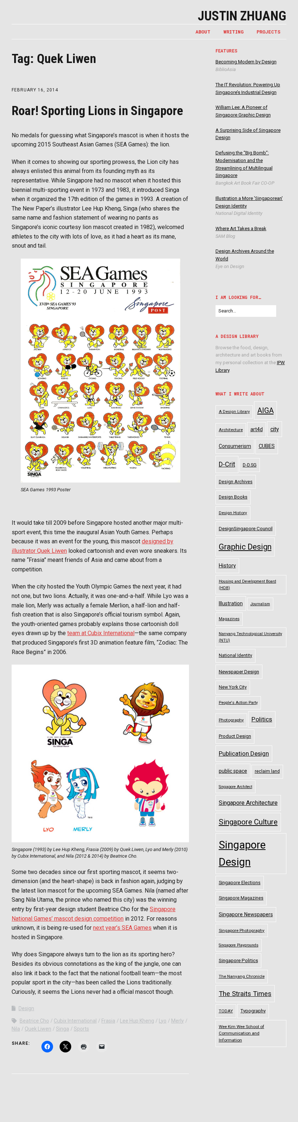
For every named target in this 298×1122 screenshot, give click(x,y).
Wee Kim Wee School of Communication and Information (241, 1033)
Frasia (108, 1021)
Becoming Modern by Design (246, 61)
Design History (233, 512)
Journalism (260, 604)
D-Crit (227, 464)
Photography (231, 720)
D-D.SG (250, 465)
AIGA (265, 410)
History (227, 566)
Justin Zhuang (242, 16)
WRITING (233, 31)
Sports (81, 1029)
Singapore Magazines (241, 898)
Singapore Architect (235, 786)
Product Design (235, 736)
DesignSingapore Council (246, 528)
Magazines (229, 619)
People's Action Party (238, 702)
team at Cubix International (100, 633)
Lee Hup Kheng (137, 1021)
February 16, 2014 (35, 89)
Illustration (231, 603)
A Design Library (234, 411)
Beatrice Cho (34, 1021)
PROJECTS (269, 31)
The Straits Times (245, 993)
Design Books (233, 497)
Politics (261, 719)
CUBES (267, 446)
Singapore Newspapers (246, 914)
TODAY (226, 1010)
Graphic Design (245, 546)
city (274, 429)
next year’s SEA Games (122, 927)
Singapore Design (242, 853)
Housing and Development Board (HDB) (247, 584)
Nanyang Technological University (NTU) (250, 637)
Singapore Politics (238, 960)
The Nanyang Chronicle (242, 976)
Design (26, 1008)
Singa (62, 1029)
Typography (253, 1010)
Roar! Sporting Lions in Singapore (97, 110)
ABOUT (203, 31)
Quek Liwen (38, 1029)
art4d (256, 429)
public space (233, 771)
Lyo (162, 1021)
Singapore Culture (248, 822)
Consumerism (235, 446)
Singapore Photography (242, 930)
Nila (16, 1029)
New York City (233, 687)
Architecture (231, 429)
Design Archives (236, 481)
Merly (177, 1021)
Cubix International (75, 1021)
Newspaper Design (239, 671)
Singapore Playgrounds (238, 945)
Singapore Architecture (248, 802)
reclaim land (267, 771)
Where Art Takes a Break (241, 228)
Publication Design (244, 753)
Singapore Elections (240, 882)
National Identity (235, 655)
